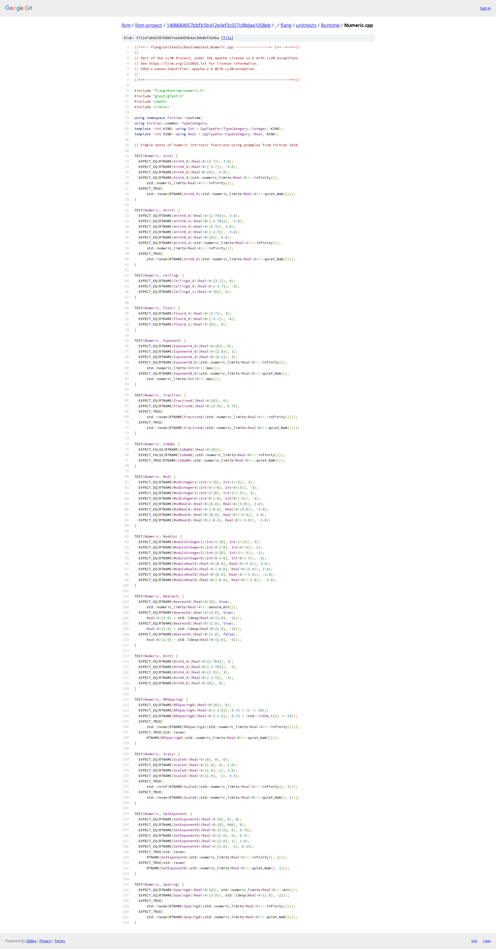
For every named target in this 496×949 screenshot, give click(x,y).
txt (474, 940)
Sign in (485, 8)
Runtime (330, 25)
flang (286, 25)
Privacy (45, 940)
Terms (59, 940)
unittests (306, 25)
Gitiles (31, 940)
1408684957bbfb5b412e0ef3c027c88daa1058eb (219, 25)
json (487, 940)
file (227, 38)
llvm (126, 25)
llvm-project (148, 25)
